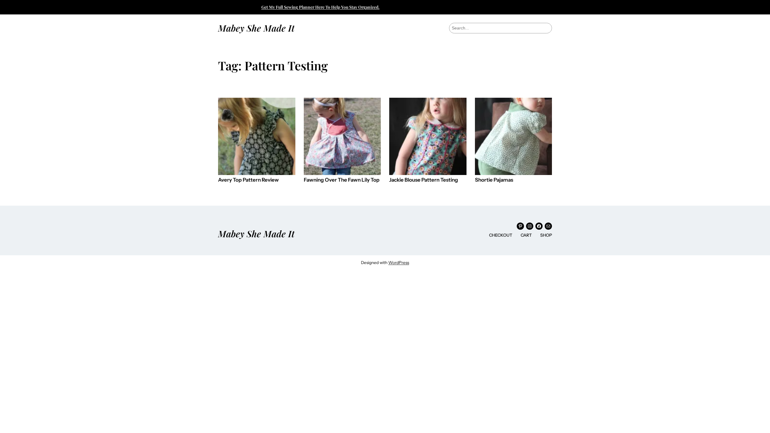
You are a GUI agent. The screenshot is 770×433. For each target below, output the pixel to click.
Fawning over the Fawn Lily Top (342, 180)
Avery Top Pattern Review (248, 180)
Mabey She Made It (256, 28)
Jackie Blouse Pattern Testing (423, 180)
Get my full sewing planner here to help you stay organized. (320, 7)
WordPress (398, 262)
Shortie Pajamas (494, 180)
